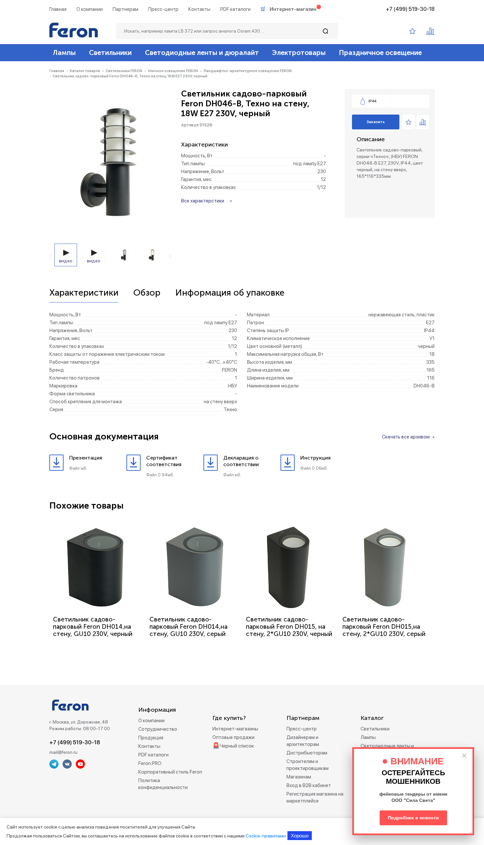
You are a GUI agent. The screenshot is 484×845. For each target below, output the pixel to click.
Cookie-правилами (266, 835)
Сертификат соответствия (163, 461)
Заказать (375, 121)
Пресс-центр (163, 9)
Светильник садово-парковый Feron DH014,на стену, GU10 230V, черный (92, 627)
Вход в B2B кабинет (308, 785)
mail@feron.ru (63, 752)
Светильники (110, 52)
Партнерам (125, 9)
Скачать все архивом (406, 437)
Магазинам (298, 777)
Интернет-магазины (235, 729)
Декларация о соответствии (241, 461)
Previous (50, 256)
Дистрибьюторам (306, 753)
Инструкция (315, 458)
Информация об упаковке (229, 293)
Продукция (150, 738)
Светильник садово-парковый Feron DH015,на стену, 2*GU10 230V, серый (383, 627)
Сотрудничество (157, 729)
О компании (89, 9)
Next (170, 256)
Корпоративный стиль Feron (170, 772)
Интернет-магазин (293, 9)
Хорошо (300, 835)
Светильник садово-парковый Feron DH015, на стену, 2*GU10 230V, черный (289, 627)
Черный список (237, 746)
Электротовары (299, 52)
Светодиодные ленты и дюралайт (202, 52)
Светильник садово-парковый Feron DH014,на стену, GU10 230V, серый (188, 627)
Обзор (146, 293)
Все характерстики (202, 201)
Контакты (199, 9)
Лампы (64, 52)
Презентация (85, 458)
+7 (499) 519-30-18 (410, 9)
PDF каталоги (235, 9)
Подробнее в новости (413, 817)
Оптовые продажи (233, 737)
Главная (58, 9)
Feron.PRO (149, 763)
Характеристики (84, 293)
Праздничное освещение (380, 52)
